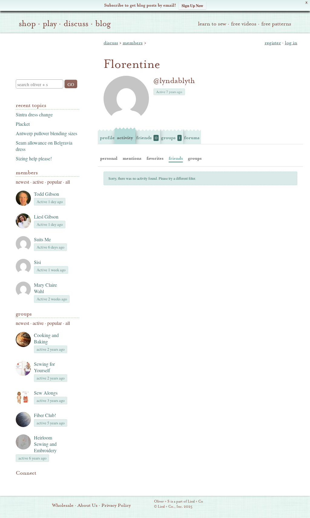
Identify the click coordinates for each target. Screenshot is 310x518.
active (38, 182)
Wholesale (63, 505)
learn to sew (212, 23)
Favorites (155, 158)
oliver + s (46, 51)
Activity (125, 138)
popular (54, 182)
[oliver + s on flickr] (29, 482)
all (67, 182)
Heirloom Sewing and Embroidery (45, 443)
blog (103, 23)
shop (27, 23)
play (50, 23)
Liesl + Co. (146, 504)
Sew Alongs (46, 392)
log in (291, 43)
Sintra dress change (34, 114)
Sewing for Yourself (44, 367)
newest (22, 182)
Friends (146, 138)
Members (27, 172)
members (133, 43)
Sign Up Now (192, 5)
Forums (192, 138)
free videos (243, 23)
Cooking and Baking (46, 338)
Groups (24, 313)
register (273, 43)
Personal (108, 158)
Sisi (37, 262)
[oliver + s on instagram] (60, 482)
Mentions (132, 158)
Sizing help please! (34, 158)
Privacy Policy (116, 505)
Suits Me (42, 239)
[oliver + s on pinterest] (19, 482)
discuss (76, 23)
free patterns (276, 23)
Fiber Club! (45, 415)
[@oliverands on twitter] (50, 482)
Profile (107, 138)
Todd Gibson (46, 194)
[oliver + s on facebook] (40, 482)
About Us (87, 505)
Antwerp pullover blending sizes (46, 133)
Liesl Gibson (46, 216)
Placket (23, 124)
